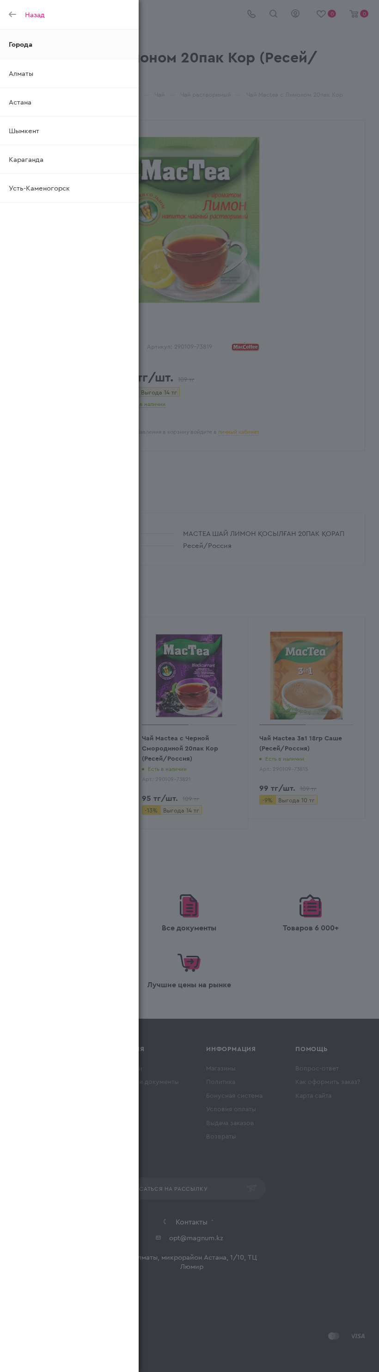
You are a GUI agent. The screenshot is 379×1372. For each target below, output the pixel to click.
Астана (20, 102)
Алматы (21, 73)
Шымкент (24, 130)
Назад (35, 14)
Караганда (26, 159)
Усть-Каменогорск (39, 188)
